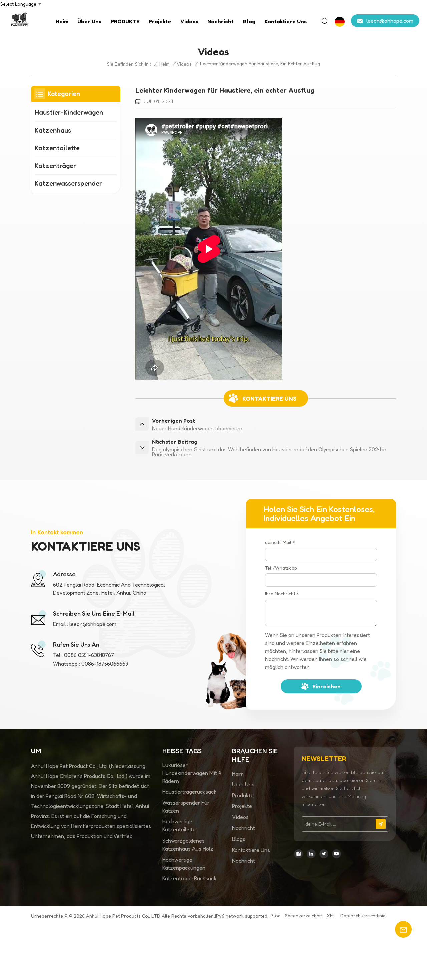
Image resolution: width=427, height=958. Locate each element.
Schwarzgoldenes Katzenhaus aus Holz (188, 844)
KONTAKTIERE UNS (269, 398)
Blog (249, 21)
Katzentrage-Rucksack (189, 878)
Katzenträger (55, 166)
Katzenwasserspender (68, 183)
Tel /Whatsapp (281, 568)
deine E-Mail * (280, 542)
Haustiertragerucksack (189, 791)
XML (331, 915)
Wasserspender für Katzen (185, 806)
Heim (62, 21)
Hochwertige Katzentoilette (179, 825)
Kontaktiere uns (286, 21)
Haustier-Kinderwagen (69, 112)
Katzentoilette (57, 148)
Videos (189, 21)
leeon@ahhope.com (389, 20)
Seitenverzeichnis (304, 915)
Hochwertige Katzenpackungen (183, 863)
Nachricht (220, 21)
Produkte (243, 795)
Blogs (238, 838)
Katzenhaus (53, 130)
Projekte (160, 21)
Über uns (89, 21)
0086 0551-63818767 (89, 655)
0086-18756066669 (104, 663)
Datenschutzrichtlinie (363, 915)
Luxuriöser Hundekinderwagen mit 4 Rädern (191, 773)
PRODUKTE (125, 21)
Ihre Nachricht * (282, 593)
